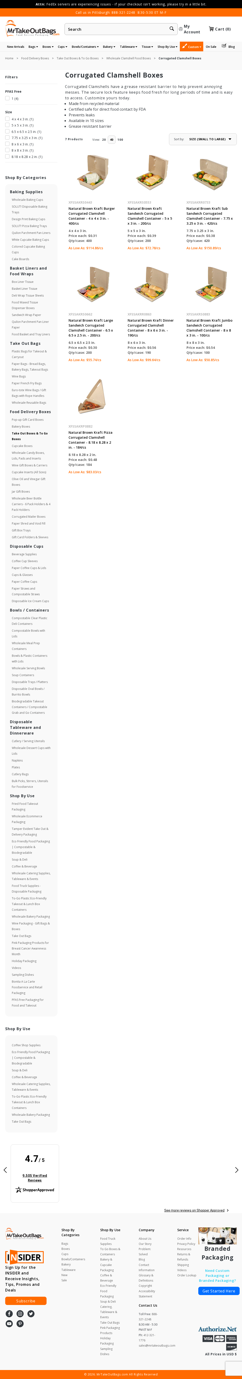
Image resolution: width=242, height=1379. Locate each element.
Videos (16, 968)
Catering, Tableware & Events (108, 1312)
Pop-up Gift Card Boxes (27, 420)
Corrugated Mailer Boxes (28, 517)
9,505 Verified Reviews (38, 1177)
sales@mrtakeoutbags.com (157, 1346)
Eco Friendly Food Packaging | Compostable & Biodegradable (31, 847)
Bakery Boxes (21, 427)
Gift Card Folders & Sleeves (30, 537)
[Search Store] (171, 29)
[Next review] (237, 1170)
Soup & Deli (19, 860)
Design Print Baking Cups (28, 219)
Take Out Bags (21, 936)
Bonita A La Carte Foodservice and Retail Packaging (27, 987)
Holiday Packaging (24, 961)
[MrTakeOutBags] (32, 28)
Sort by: (179, 139)
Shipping (183, 1265)
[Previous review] (5, 1170)
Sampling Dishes (23, 975)
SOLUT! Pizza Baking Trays (29, 226)
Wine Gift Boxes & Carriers (29, 465)
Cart (223, 29)
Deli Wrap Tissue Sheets (28, 295)
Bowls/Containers (84, 47)
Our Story (145, 1244)
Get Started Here (219, 1291)
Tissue (146, 47)
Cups (61, 47)
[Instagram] (20, 1314)
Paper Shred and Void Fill (28, 523)
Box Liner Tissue (23, 282)
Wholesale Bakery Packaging (31, 917)
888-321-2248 (123, 12)
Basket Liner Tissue (24, 289)
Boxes (47, 47)
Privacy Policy (186, 1244)
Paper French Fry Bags (27, 383)
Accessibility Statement (147, 1293)
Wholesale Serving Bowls (28, 668)
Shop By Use (167, 47)
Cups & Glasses (22, 575)
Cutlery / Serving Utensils (28, 741)
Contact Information (147, 1267)
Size (8, 112)
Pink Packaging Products (110, 1330)
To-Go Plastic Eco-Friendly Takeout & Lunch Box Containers (29, 904)
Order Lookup (186, 1275)
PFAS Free (13, 91)
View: (96, 140)
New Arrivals (15, 47)
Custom (193, 47)
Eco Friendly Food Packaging (108, 1291)
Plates (16, 767)
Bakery (108, 47)
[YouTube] (9, 1324)
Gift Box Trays (21, 530)
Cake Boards (20, 259)
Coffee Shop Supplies (26, 1045)
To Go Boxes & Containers (110, 1251)
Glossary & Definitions (146, 1278)
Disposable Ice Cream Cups (30, 601)
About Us (145, 1239)
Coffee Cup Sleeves (25, 561)
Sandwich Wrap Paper (26, 315)
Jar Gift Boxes (21, 492)
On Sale (211, 47)
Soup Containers (23, 675)
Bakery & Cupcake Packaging (107, 1264)
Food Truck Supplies (107, 1241)
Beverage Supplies (24, 554)
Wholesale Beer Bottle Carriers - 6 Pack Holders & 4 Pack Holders (31, 504)
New (64, 1275)
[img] (35, 1168)
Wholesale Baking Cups (27, 200)
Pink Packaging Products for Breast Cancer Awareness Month (30, 948)
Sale (64, 1280)
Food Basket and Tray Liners (31, 334)
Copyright (145, 1286)
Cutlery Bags (20, 774)
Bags (32, 47)
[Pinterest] (20, 1324)
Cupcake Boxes (22, 446)
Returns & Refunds (183, 1256)
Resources (184, 1249)
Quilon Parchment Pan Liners (31, 233)
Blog (232, 47)
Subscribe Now (25, 1301)
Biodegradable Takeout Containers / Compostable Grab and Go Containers (29, 707)
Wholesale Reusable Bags (29, 403)
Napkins (17, 760)
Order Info (184, 1239)
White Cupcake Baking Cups (30, 240)
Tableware (127, 47)
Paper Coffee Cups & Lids (29, 568)
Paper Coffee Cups (24, 582)
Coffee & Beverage (24, 866)
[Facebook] (9, 1314)
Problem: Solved (145, 1251)
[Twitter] (31, 1314)
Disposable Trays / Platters (30, 682)
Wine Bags (19, 376)
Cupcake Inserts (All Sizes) (29, 472)
